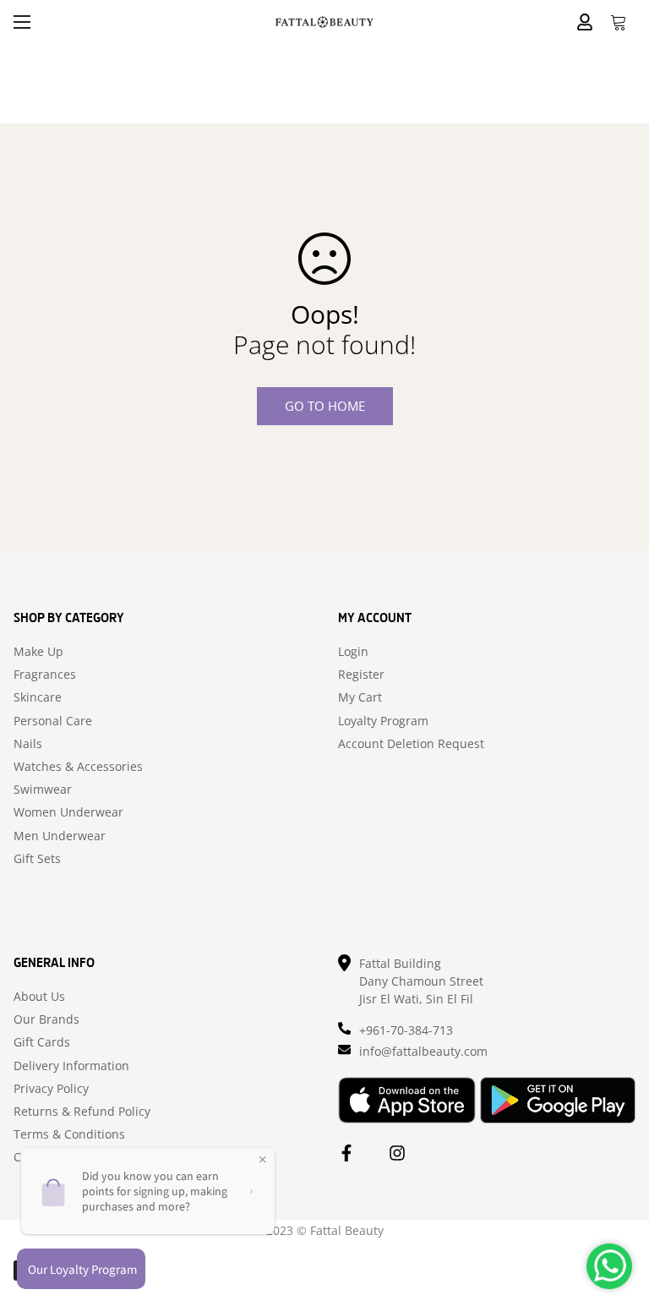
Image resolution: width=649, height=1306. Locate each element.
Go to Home (325, 405)
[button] (618, 22)
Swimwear (43, 789)
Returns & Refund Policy (82, 1111)
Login (353, 651)
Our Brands (46, 1019)
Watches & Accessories (78, 766)
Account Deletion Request (411, 744)
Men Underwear (60, 836)
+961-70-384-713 (406, 1030)
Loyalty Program (383, 721)
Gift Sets (37, 859)
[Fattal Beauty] (324, 21)
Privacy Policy (51, 1089)
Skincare (38, 697)
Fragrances (45, 674)
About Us (39, 996)
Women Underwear (68, 812)
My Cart (360, 697)
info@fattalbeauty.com (423, 1051)
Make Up (38, 651)
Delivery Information (71, 1066)
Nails (28, 744)
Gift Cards (42, 1042)
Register (361, 674)
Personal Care (53, 721)
